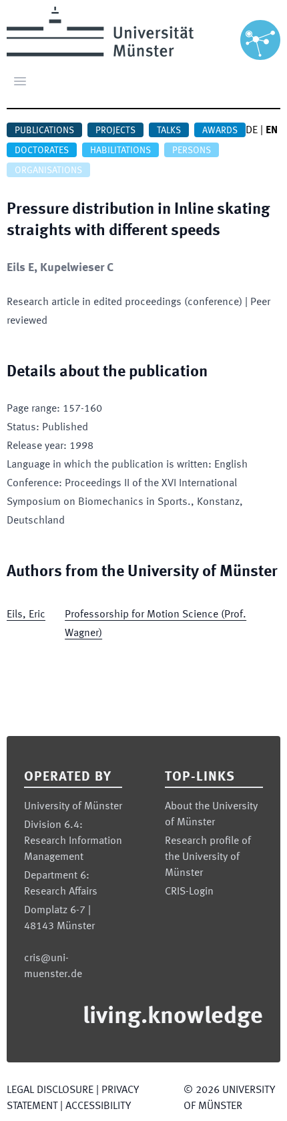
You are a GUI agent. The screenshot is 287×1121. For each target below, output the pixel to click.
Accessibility (98, 1106)
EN (272, 130)
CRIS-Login (189, 892)
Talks (169, 130)
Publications (44, 130)
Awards (220, 130)
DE (252, 130)
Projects (115, 130)
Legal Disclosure (50, 1090)
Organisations (48, 170)
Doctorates (42, 150)
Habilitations (120, 150)
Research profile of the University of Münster (208, 857)
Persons (191, 150)
